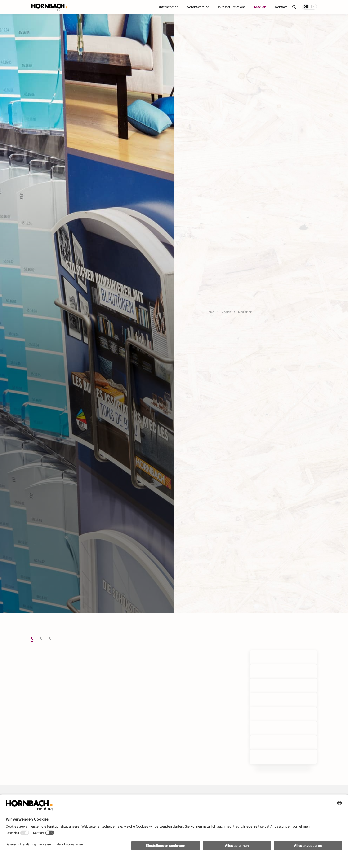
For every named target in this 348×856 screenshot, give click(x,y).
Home (210, 312)
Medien (260, 7)
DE (306, 6)
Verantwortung (198, 7)
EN (313, 6)
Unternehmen (167, 7)
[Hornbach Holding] (49, 7)
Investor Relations (232, 7)
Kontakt (281, 7)
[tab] (32, 638)
